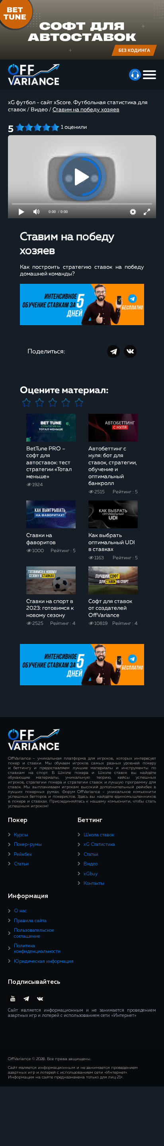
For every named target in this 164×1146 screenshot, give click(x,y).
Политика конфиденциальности (37, 949)
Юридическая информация (44, 961)
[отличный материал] (79, 403)
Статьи (21, 864)
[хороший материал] (65, 403)
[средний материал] (52, 403)
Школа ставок (99, 835)
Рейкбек (23, 854)
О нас (20, 911)
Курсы (21, 835)
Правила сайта (30, 921)
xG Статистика (99, 844)
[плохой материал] (39, 403)
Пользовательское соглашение (34, 933)
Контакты (94, 883)
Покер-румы (28, 844)
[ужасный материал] (26, 403)
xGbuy (91, 874)
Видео (91, 864)
